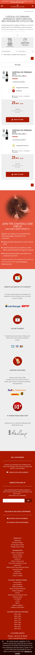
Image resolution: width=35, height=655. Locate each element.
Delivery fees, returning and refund (17, 567)
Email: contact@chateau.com (17, 638)
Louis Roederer (17, 584)
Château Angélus (17, 605)
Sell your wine (17, 573)
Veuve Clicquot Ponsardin (17, 588)
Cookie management (17, 552)
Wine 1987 (17, 624)
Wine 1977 (17, 620)
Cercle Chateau (17, 555)
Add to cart (19, 119)
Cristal (17, 601)
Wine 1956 (17, 614)
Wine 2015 (17, 628)
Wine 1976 (17, 618)
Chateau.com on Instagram (18, 522)
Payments (17, 571)
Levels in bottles (18, 575)
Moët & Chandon (17, 586)
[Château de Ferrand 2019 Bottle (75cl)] (7, 83)
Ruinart (17, 592)
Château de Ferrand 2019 (22, 74)
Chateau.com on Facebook (18, 518)
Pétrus (17, 603)
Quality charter (17, 557)
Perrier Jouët (17, 582)
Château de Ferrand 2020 (22, 132)
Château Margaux (17, 590)
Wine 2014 (17, 626)
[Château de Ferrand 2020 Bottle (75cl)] (7, 141)
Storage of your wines (17, 546)
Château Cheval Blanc (17, 607)
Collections (17, 540)
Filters (18, 65)
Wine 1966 (17, 616)
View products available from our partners (14, 54)
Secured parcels (18, 569)
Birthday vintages (17, 542)
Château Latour (17, 597)
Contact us (17, 559)
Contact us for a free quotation (18, 472)
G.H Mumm (17, 599)
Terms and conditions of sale (17, 563)
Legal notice (17, 565)
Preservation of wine (17, 544)
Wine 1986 (17, 622)
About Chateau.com (17, 561)
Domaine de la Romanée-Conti (17, 595)
